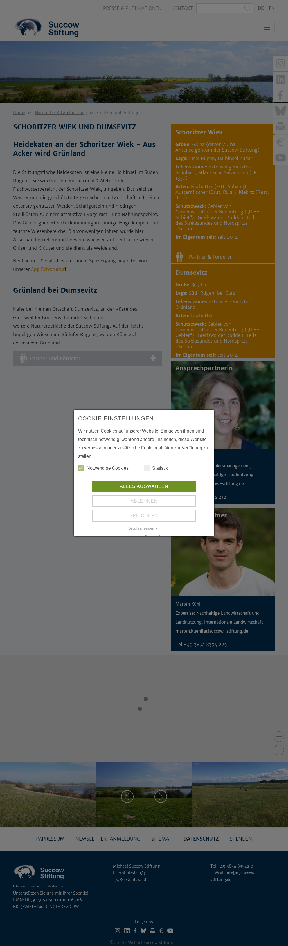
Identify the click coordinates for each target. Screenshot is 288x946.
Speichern (144, 515)
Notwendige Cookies (108, 468)
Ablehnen (144, 501)
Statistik (160, 468)
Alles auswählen (144, 486)
